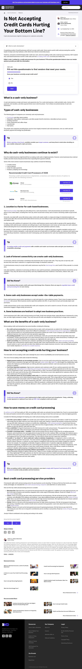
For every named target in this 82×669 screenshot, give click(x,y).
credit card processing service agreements (58, 331)
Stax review (32, 500)
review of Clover (73, 497)
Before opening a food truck (15, 142)
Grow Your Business (11, 12)
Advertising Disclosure (66, 643)
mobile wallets (44, 362)
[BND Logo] (9, 624)
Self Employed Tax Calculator (33, 647)
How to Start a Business (35, 627)
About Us (47, 627)
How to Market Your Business (34, 631)
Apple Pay (54, 362)
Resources (32, 624)
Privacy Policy (64, 627)
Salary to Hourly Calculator (33, 642)
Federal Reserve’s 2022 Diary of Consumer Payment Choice (34, 369)
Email (5, 554)
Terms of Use (64, 636)
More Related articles (69, 592)
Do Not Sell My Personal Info (67, 631)
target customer (44, 142)
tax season (7, 301)
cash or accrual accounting (66, 340)
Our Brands (32, 653)
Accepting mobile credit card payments (19, 246)
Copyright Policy (65, 639)
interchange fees (50, 265)
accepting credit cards (43, 56)
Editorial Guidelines (71, 35)
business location (12, 210)
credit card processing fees (54, 423)
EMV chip (36, 399)
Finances (21, 12)
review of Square (67, 509)
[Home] (11, 7)
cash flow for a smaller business (31, 345)
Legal (63, 624)
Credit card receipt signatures (16, 397)
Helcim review (15, 505)
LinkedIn (10, 554)
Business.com (32, 656)
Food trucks (10, 117)
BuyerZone (31, 660)
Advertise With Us (49, 634)
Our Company (49, 624)
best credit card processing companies (36, 484)
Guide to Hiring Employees (32, 636)
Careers (47, 631)
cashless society (9, 412)
